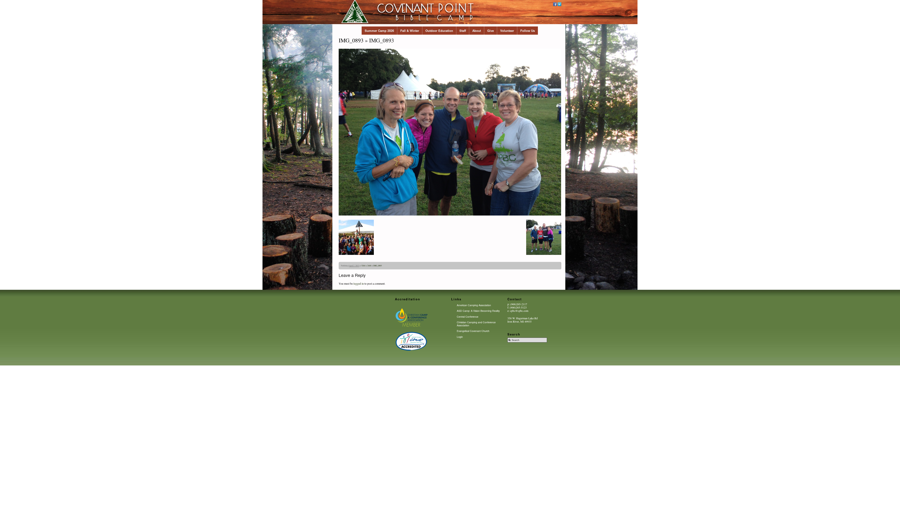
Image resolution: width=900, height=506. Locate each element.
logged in (358, 283)
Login (460, 337)
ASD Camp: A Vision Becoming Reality (478, 311)
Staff (462, 30)
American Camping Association (474, 305)
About (476, 30)
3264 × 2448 (366, 265)
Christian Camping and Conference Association (476, 323)
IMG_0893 (351, 40)
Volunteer (507, 30)
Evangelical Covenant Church (473, 331)
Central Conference (467, 316)
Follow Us (527, 30)
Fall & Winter (409, 30)
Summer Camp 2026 (379, 30)
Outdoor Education (439, 30)
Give (490, 30)
